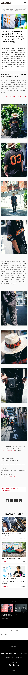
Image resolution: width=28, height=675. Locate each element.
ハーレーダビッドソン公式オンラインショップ (13, 97)
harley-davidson (12, 488)
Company (16, 653)
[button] (2, 608)
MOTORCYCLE (6, 490)
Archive (7, 8)
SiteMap (22, 655)
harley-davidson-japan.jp (8, 450)
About (2, 653)
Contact (6, 655)
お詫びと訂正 (14, 646)
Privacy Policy (14, 655)
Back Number (9, 653)
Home (2, 8)
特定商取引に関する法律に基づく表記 (14, 657)
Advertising (24, 653)
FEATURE (13, 8)
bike (3, 488)
